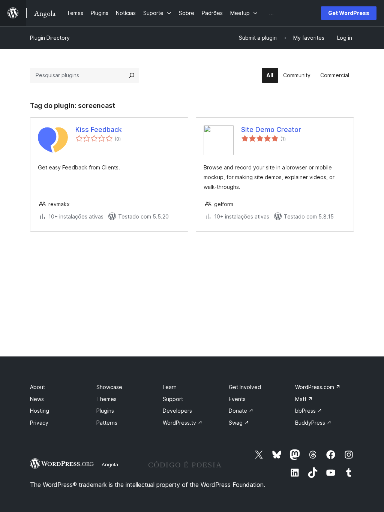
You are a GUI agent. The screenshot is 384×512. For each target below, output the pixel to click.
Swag (239, 422)
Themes (106, 399)
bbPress (308, 410)
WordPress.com (317, 387)
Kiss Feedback (98, 129)
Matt (304, 399)
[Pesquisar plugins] (131, 75)
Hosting (39, 410)
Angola (110, 464)
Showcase (109, 387)
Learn (170, 387)
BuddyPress (313, 422)
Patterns (106, 422)
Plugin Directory (50, 37)
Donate (241, 410)
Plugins (105, 410)
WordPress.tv (182, 422)
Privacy (39, 422)
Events (237, 399)
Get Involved (245, 387)
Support (173, 399)
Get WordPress (348, 13)
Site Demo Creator (271, 129)
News (37, 399)
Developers (177, 410)
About (37, 387)
